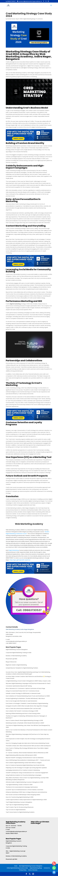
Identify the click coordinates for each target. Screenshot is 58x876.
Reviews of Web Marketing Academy (16, 656)
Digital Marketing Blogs (29, 19)
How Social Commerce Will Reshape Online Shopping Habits (23, 794)
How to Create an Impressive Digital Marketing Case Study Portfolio (25, 765)
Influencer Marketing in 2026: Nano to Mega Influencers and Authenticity (26, 792)
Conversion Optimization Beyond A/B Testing (19, 686)
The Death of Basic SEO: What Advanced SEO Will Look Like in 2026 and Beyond (28, 746)
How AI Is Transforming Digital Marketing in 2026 (19, 797)
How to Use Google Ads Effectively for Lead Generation (21, 701)
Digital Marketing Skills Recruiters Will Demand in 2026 (21, 755)
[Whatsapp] (54, 868)
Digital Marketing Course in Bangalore (17, 649)
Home (15, 866)
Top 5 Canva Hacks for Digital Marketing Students (20, 812)
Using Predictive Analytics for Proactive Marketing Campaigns (23, 775)
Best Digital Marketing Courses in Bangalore (30, 866)
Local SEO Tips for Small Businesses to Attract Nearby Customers (24, 789)
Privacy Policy (22, 870)
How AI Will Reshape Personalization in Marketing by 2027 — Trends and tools (28, 760)
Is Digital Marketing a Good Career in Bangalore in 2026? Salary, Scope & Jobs (28, 681)
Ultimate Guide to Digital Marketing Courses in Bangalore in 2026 (24, 782)
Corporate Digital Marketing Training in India (18, 652)
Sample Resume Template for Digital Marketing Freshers (22, 668)
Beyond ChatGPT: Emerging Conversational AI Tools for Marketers (24, 757)
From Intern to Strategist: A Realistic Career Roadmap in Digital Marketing (27, 703)
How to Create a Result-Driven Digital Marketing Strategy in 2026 (24, 720)
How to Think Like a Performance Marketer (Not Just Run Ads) (23, 708)
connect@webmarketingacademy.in (16, 831)
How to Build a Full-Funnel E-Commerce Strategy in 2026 (22, 711)
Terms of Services (32, 870)
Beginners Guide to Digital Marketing (16, 665)
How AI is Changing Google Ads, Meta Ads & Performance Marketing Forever (27, 743)
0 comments (39, 19)
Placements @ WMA (11, 659)
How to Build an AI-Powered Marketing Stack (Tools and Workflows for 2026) (28, 696)
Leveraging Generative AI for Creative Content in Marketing (23, 770)
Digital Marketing (14, 550)
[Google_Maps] (54, 872)
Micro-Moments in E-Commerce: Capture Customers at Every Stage (25, 688)
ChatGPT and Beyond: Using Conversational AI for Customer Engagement (27, 772)
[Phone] (54, 863)
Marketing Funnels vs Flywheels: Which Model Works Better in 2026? (25, 723)
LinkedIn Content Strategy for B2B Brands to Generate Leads (23, 693)
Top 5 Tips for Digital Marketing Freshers (17, 805)
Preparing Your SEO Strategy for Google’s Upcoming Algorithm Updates (26, 768)
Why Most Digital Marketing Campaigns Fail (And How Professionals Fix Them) (28, 683)
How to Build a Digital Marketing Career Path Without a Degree (23, 762)
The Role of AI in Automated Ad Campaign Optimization (22, 787)
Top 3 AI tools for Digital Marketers (16, 809)
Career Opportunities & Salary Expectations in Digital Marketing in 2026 (26, 799)
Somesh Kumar (11, 19)
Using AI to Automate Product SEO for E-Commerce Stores (22, 691)
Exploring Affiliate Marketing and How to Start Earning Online (23, 713)
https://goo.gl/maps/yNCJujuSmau (20, 560)
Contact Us (47, 868)
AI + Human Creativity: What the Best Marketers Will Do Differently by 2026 (27, 752)
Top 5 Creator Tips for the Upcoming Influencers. (20, 807)
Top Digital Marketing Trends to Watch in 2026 (19, 784)
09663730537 (14, 833)
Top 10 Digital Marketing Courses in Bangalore (19, 802)
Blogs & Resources (11, 662)
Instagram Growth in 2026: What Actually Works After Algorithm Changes (27, 706)
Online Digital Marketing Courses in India (17, 868)
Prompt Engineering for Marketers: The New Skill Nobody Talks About (25, 698)
